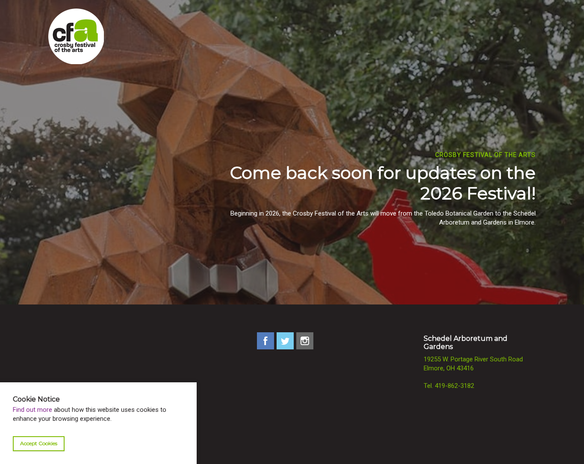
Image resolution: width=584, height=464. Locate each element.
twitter (285, 340)
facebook (265, 340)
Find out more (32, 410)
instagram (304, 340)
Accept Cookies (38, 443)
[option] (292, 174)
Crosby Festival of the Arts (76, 36)
